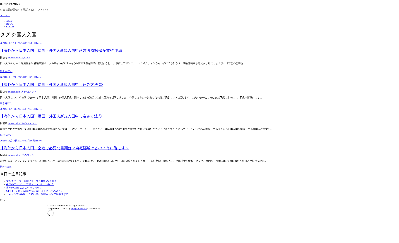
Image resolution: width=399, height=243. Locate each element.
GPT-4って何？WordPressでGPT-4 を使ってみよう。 (34, 191)
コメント (25, 57)
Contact (10, 26)
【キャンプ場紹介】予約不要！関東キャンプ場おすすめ (37, 194)
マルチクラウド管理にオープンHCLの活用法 (31, 181)
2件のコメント (28, 123)
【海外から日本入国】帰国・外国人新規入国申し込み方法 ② (51, 84)
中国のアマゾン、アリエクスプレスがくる (30, 184)
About (9, 21)
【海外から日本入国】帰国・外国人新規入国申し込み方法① (51, 116)
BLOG (9, 23)
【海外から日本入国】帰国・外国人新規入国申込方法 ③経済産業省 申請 (61, 50)
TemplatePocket (79, 208)
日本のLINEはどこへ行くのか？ (24, 187)
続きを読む (6, 71)
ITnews (38, 43)
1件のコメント (28, 91)
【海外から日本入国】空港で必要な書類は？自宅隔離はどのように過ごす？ (64, 148)
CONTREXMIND (10, 4)
